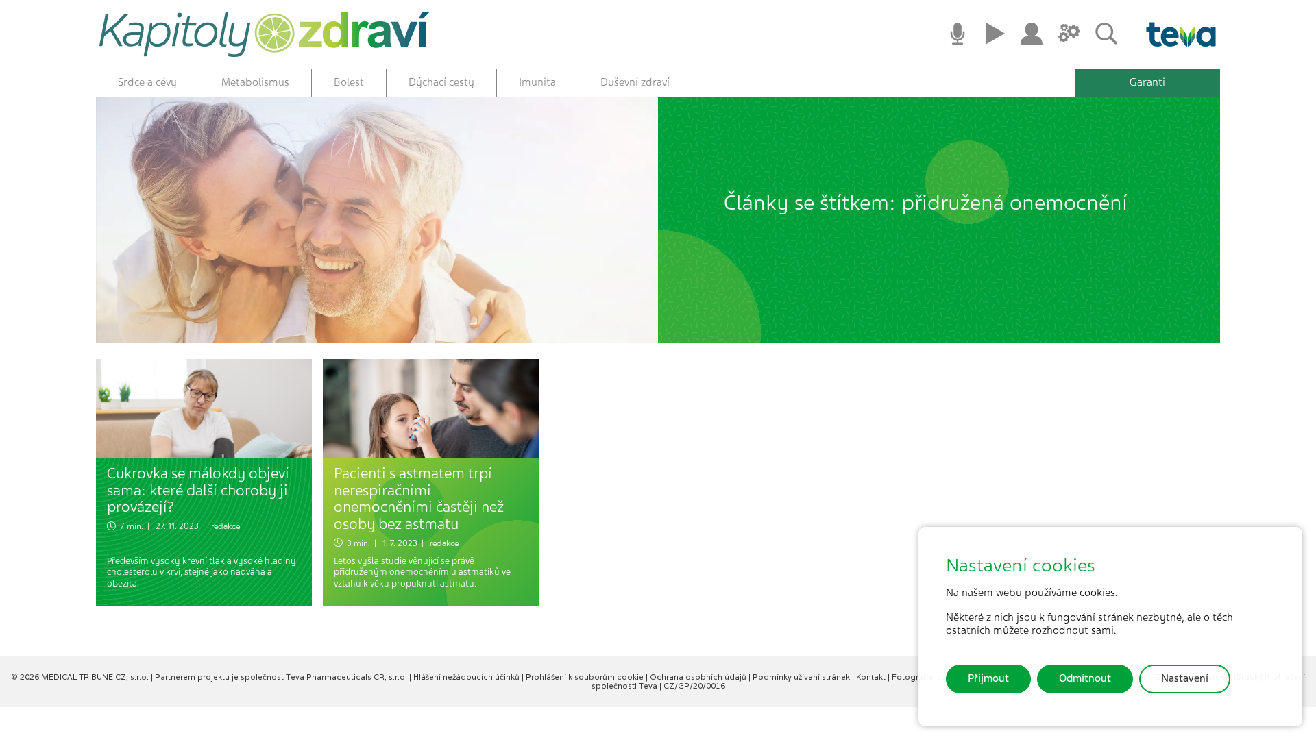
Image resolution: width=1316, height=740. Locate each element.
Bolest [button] (349, 82)
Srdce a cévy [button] (147, 82)
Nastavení (1184, 678)
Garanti (1147, 82)
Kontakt (872, 677)
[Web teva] (1176, 34)
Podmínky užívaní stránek (802, 677)
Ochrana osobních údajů (699, 677)
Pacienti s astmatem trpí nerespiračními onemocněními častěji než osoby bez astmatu (419, 498)
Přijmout (988, 678)
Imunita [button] (537, 82)
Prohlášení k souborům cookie (586, 677)
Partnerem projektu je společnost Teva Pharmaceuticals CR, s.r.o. (282, 677)
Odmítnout (1085, 678)
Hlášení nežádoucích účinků (467, 677)
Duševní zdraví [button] (635, 82)
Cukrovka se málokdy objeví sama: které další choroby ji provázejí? (198, 490)
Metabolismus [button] (255, 82)
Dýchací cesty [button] (441, 82)
